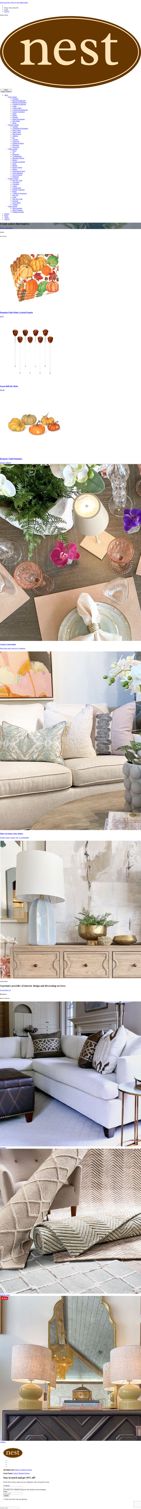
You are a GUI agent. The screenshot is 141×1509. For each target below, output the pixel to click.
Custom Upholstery (18, 112)
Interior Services (26, 1470)
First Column (12, 97)
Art (13, 152)
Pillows (14, 169)
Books (14, 191)
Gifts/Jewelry (16, 188)
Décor (14, 151)
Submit (6, 1495)
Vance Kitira (16, 203)
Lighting (15, 127)
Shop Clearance (17, 210)
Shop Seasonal (17, 208)
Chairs (14, 106)
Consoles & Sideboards (20, 110)
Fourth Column (13, 178)
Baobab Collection (18, 190)
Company (6, 1485)
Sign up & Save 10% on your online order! (14, 2)
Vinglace (15, 204)
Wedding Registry (18, 212)
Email (5, 1491)
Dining (14, 115)
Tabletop (15, 136)
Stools (14, 123)
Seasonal (15, 201)
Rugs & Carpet (17, 180)
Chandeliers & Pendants (20, 128)
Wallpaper (15, 177)
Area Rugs (15, 182)
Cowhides (15, 184)
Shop (6, 95)
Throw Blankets (17, 173)
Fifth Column (12, 206)
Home (6, 216)
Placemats (15, 145)
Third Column (13, 149)
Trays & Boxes (17, 175)
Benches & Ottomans (19, 102)
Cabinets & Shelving (19, 104)
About (6, 217)
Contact (15, 1473)
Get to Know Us (5, 990)
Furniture (15, 99)
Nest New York (17, 199)
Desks (14, 114)
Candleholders (17, 156)
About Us (17, 1470)
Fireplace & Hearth (18, 162)
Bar (13, 138)
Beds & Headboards (19, 101)
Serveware (15, 147)
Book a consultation (6, 228)
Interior (6, 214)
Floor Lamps (16, 130)
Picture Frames (17, 167)
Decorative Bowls (18, 158)
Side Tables (16, 121)
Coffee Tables (16, 108)
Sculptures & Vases (18, 171)
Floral (14, 164)
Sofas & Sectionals (18, 119)
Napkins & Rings (18, 143)
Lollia (14, 197)
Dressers (15, 117)
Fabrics (14, 160)
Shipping (21, 1473)
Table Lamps (16, 132)
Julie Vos (15, 195)
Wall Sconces (16, 134)
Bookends (15, 154)
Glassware (15, 141)
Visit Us (7, 219)
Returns (27, 1473)
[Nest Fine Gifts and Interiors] (70, 88)
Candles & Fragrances (19, 193)
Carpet (14, 186)
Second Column (13, 125)
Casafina (15, 139)
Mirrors (14, 165)
